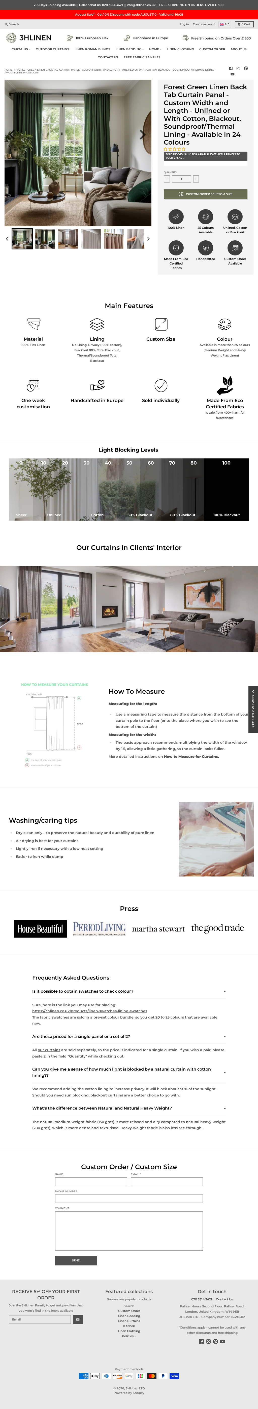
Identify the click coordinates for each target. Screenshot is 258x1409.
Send (76, 1260)
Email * (136, 1174)
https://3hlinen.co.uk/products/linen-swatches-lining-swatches (89, 1011)
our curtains (49, 1050)
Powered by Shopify (129, 1393)
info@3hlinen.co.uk (141, 5)
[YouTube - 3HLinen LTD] (233, 74)
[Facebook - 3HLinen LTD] (231, 68)
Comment (62, 1208)
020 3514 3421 (112, 5)
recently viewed (253, 711)
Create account (204, 24)
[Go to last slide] (14, 134)
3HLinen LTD (135, 1388)
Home (9, 69)
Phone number (66, 1191)
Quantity (170, 172)
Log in (184, 24)
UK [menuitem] (227, 24)
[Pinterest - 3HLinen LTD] (246, 68)
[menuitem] (22, 238)
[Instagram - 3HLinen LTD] (238, 68)
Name (59, 1174)
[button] (175, 149)
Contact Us (224, 1299)
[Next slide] (144, 134)
